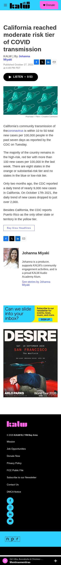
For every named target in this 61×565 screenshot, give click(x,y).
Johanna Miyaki (35, 253)
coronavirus (15, 130)
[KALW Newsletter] (30, 313)
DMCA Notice (14, 492)
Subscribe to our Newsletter (21, 477)
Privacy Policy (14, 463)
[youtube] (10, 521)
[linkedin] (10, 514)
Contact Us (13, 484)
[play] (5, 560)
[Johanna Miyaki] (11, 258)
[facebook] (10, 500)
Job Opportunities (16, 449)
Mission (11, 441)
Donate (50, 5)
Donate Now (13, 456)
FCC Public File (15, 470)
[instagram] (10, 507)
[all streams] (56, 560)
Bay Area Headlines (19, 228)
